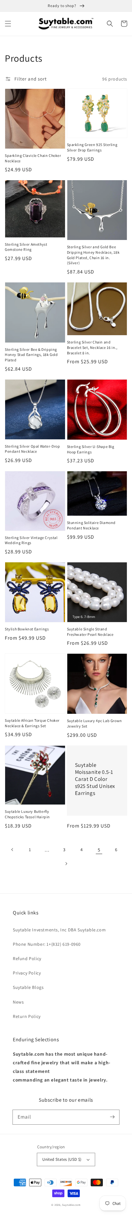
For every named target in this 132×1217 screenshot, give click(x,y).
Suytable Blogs (28, 987)
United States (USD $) (61, 1159)
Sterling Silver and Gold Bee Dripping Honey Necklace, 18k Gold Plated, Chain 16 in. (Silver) (93, 254)
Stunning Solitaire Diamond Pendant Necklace (91, 525)
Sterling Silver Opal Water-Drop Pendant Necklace (32, 449)
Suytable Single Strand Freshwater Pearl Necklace (90, 632)
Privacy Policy (27, 973)
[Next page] (66, 864)
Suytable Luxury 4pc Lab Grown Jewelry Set (94, 723)
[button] (8, 24)
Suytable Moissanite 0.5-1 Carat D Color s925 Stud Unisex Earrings (95, 779)
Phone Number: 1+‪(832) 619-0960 (47, 944)
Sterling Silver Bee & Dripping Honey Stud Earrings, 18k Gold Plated (31, 355)
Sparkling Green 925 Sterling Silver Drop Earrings (92, 147)
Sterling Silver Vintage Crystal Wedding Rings (31, 540)
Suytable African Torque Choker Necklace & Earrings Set (32, 723)
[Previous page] (12, 850)
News (18, 1002)
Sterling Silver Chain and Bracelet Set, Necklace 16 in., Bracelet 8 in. (92, 347)
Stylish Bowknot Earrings (27, 629)
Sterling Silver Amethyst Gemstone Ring (26, 247)
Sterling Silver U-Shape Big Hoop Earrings (90, 449)
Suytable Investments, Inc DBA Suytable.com (59, 930)
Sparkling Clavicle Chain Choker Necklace (33, 158)
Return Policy (27, 1016)
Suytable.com (71, 1204)
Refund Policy (27, 958)
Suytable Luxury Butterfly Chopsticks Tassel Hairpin (27, 814)
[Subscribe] (112, 1117)
